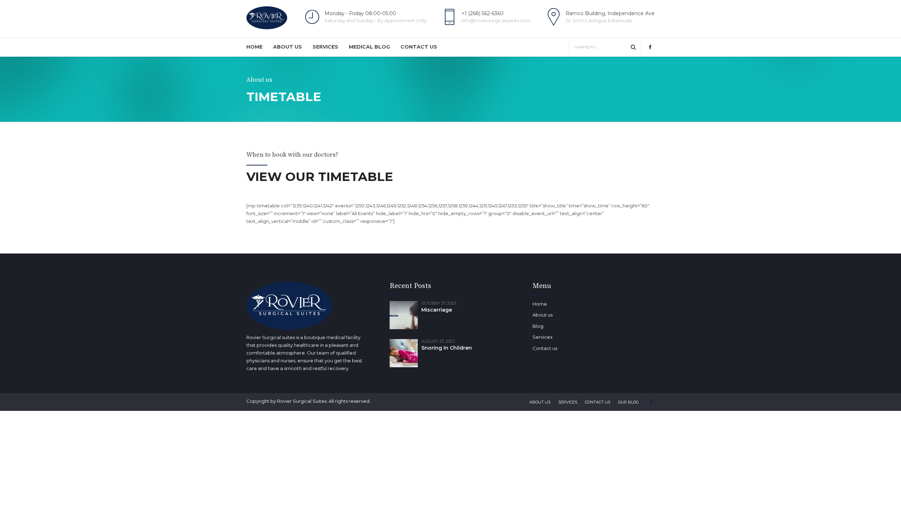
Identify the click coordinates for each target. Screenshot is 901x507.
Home (254, 47)
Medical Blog (369, 47)
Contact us (419, 47)
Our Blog (628, 402)
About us (287, 47)
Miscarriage (436, 310)
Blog (538, 326)
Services (325, 47)
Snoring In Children (446, 348)
